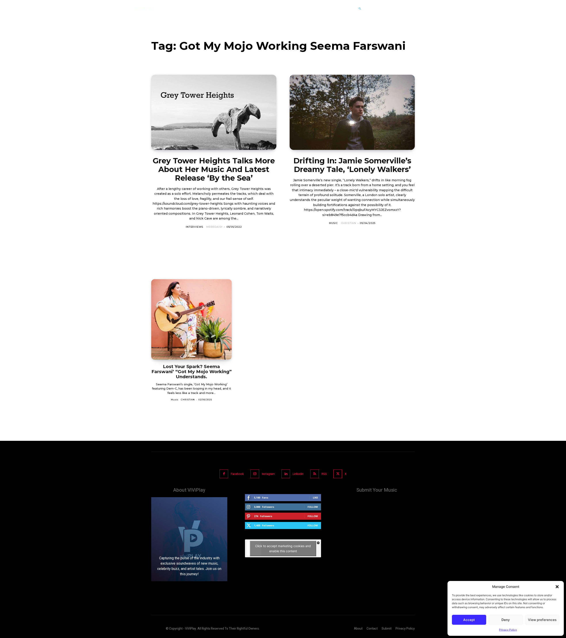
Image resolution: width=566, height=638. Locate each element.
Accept (469, 620)
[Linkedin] (285, 474)
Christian (348, 223)
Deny (505, 620)
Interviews (194, 226)
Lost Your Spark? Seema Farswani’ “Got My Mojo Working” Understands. (191, 371)
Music (333, 223)
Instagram (268, 474)
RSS (324, 474)
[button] (557, 587)
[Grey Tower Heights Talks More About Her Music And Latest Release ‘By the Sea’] (213, 112)
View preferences (542, 620)
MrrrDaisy (214, 226)
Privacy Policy (508, 629)
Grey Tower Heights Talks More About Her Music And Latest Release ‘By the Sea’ (214, 169)
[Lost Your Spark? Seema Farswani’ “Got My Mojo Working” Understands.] (191, 319)
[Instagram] (254, 474)
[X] (337, 474)
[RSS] (314, 474)
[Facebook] (224, 474)
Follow (313, 506)
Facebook (237, 474)
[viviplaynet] (144, 8)
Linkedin (298, 474)
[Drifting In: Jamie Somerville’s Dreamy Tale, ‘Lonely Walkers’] (352, 112)
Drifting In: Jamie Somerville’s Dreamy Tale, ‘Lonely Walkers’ (352, 165)
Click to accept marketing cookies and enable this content (283, 548)
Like (315, 497)
